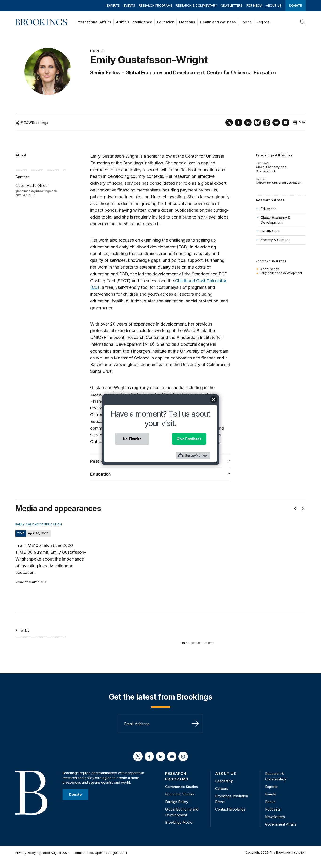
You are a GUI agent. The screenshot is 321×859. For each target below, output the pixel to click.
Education (165, 22)
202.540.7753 (25, 195)
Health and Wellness (218, 22)
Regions (263, 22)
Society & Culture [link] (275, 240)
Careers (221, 788)
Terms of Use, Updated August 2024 (100, 853)
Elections (187, 22)
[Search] (303, 22)
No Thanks (132, 438)
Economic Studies (179, 794)
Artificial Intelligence (134, 22)
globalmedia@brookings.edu (36, 191)
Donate (295, 5)
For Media (254, 5)
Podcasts (273, 809)
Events (129, 5)
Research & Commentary (196, 5)
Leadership (224, 781)
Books (270, 801)
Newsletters (232, 5)
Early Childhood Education (38, 524)
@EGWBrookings (34, 122)
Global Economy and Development (164, 73)
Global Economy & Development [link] (275, 219)
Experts (113, 5)
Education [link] (269, 209)
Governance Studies (181, 786)
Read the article (29, 582)
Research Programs (155, 5)
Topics (246, 22)
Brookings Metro (178, 822)
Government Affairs (281, 824)
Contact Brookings (230, 809)
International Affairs (93, 22)
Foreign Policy (176, 801)
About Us (274, 5)
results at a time (202, 642)
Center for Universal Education (241, 73)
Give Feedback (189, 438)
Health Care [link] (270, 231)
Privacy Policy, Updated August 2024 (42, 853)
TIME (20, 533)
